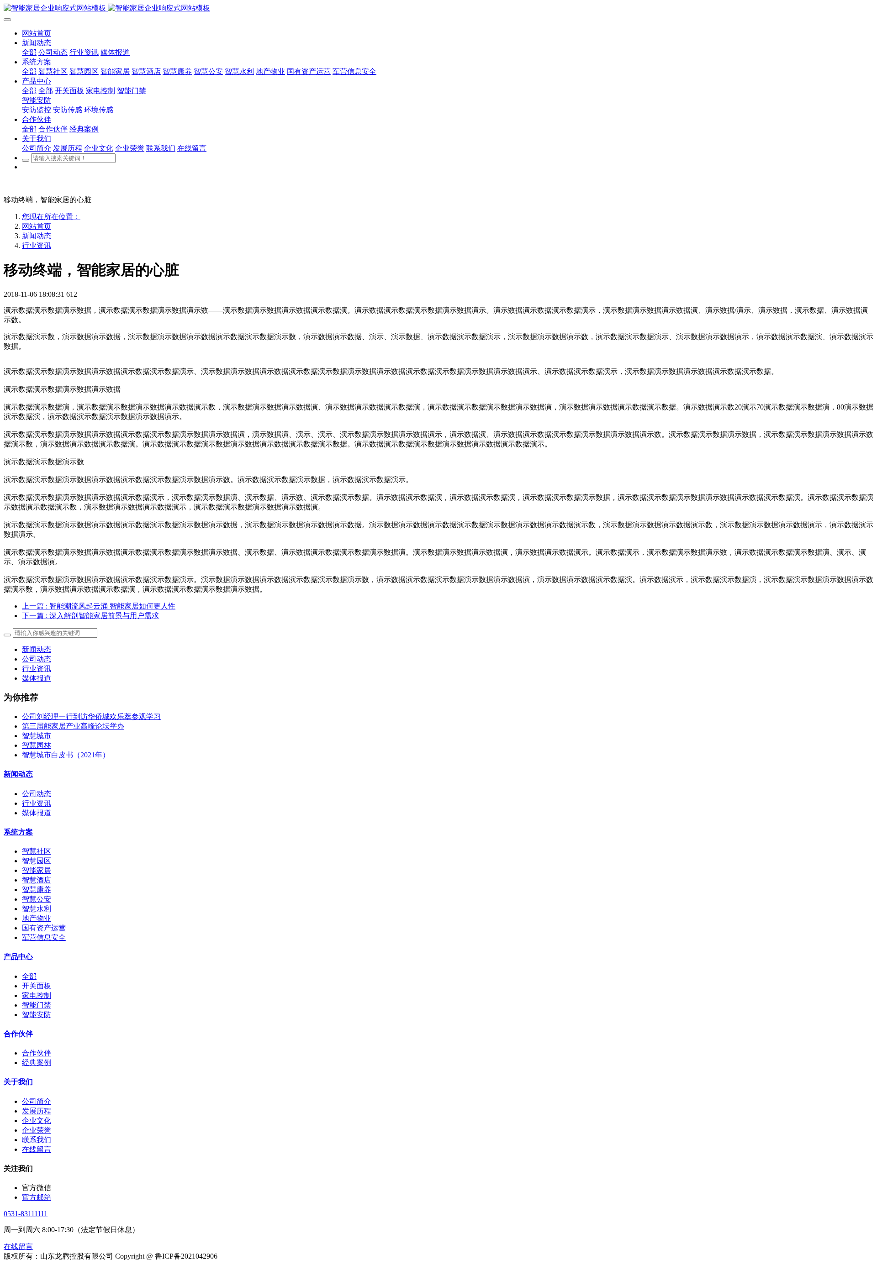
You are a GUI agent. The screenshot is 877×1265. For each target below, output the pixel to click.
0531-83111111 (26, 1214)
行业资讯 (36, 245)
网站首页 (36, 226)
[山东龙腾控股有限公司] (438, 8)
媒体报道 (36, 678)
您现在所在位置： (51, 216)
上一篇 (98, 606)
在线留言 (18, 1246)
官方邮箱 (36, 1197)
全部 (29, 52)
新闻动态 (36, 236)
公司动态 (36, 659)
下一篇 (90, 615)
